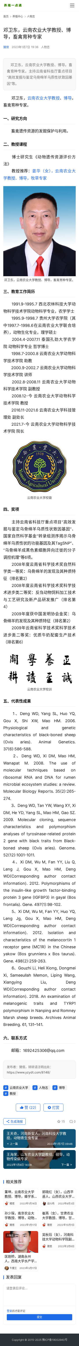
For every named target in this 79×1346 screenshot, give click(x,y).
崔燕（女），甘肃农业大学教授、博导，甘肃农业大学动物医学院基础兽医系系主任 (58, 1215)
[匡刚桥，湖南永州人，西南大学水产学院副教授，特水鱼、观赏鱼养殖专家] (20, 1242)
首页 (6, 16)
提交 (39, 1317)
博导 (68, 98)
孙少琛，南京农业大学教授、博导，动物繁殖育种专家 (19, 1215)
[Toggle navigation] (72, 5)
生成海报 (16, 1121)
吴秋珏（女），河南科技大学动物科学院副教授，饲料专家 (58, 1237)
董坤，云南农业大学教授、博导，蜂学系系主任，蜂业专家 (19, 1194)
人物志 (45, 47)
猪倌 (6, 47)
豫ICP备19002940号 (54, 1339)
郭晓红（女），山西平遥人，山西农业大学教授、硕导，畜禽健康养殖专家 (58, 1194)
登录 (9, 1311)
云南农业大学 (39, 98)
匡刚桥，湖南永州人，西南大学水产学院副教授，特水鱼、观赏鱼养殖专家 (19, 1258)
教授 (56, 98)
